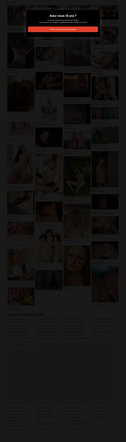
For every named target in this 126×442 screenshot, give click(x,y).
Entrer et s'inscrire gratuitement (63, 29)
